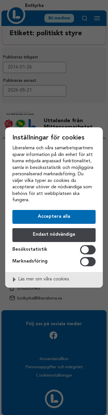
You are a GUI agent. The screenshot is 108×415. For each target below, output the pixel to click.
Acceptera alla (54, 216)
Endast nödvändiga (54, 234)
